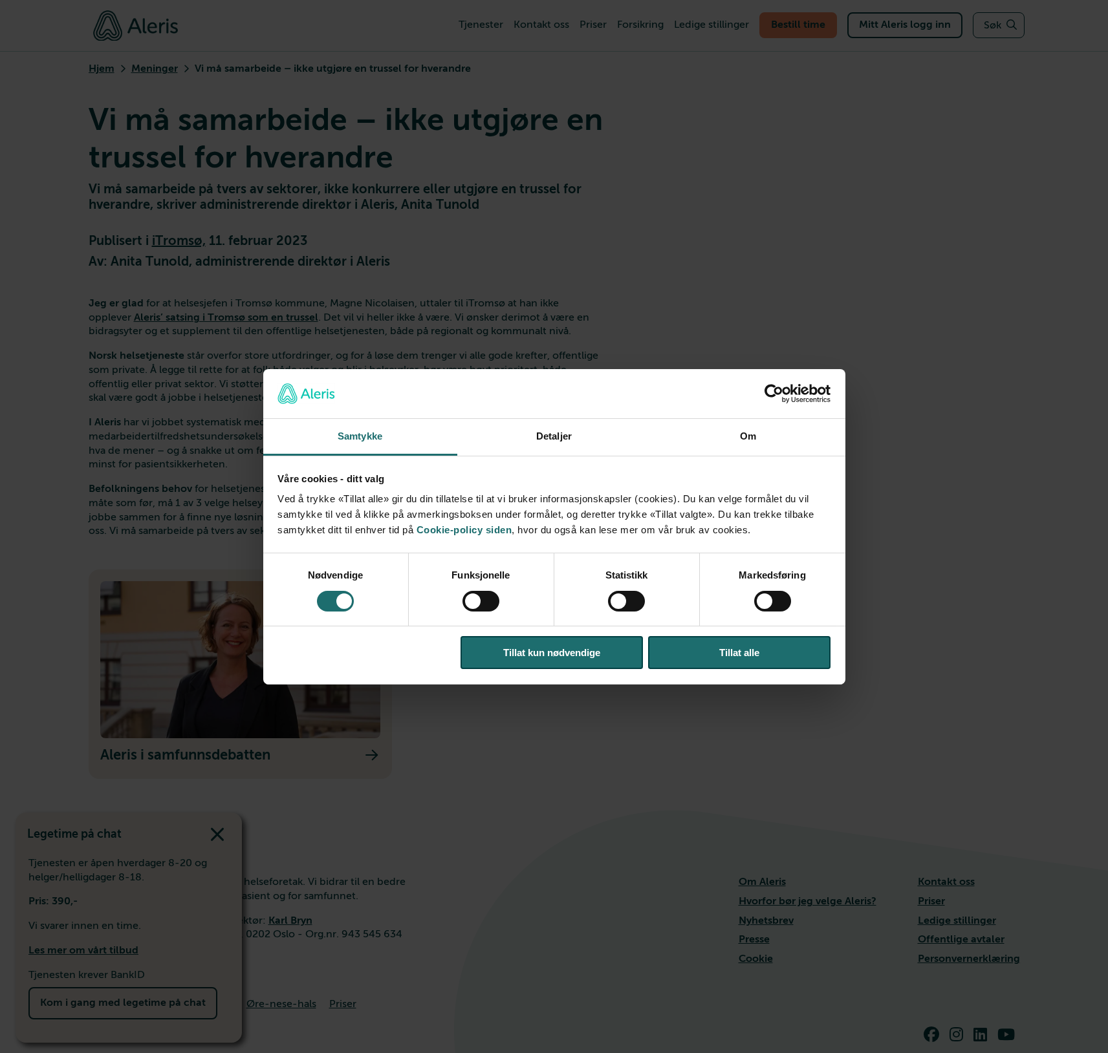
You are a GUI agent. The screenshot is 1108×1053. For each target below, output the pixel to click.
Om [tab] (748, 436)
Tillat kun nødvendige (551, 652)
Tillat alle (739, 652)
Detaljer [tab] (554, 436)
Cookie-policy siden (464, 529)
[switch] (480, 601)
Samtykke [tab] (360, 436)
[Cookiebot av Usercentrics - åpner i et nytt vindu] (774, 393)
